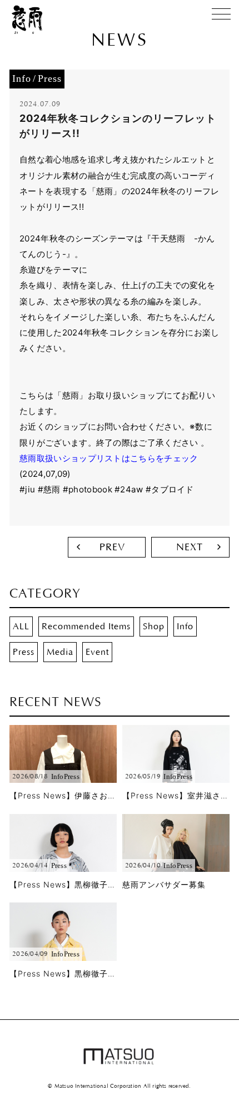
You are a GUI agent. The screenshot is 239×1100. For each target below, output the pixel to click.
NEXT (189, 547)
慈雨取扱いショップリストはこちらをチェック (108, 458)
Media (60, 652)
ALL (21, 626)
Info (185, 626)
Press (23, 652)
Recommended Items (86, 626)
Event (97, 652)
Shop (154, 626)
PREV (112, 547)
